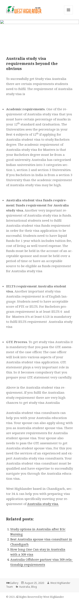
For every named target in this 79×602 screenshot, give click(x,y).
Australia (24, 587)
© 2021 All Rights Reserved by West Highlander (35, 597)
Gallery (14, 583)
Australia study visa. (43, 504)
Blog (34, 587)
